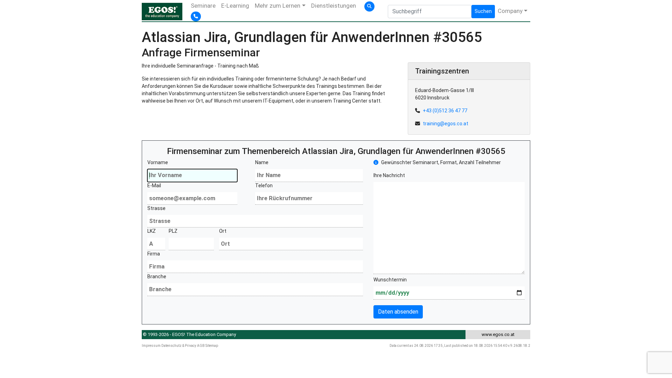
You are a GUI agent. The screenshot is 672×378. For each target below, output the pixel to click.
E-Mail (154, 185)
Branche (156, 276)
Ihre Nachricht (389, 175)
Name (261, 162)
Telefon (264, 185)
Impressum (151, 346)
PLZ (173, 231)
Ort (222, 231)
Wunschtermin (390, 279)
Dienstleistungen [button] (333, 5)
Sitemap (211, 346)
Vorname (157, 162)
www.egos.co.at (498, 334)
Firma (153, 254)
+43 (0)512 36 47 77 (445, 110)
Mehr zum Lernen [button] (277, 5)
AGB (201, 346)
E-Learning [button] (235, 5)
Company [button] (510, 10)
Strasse (156, 208)
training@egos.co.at (445, 123)
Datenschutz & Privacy (178, 346)
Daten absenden (398, 311)
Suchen (483, 11)
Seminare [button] (203, 5)
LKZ (151, 231)
